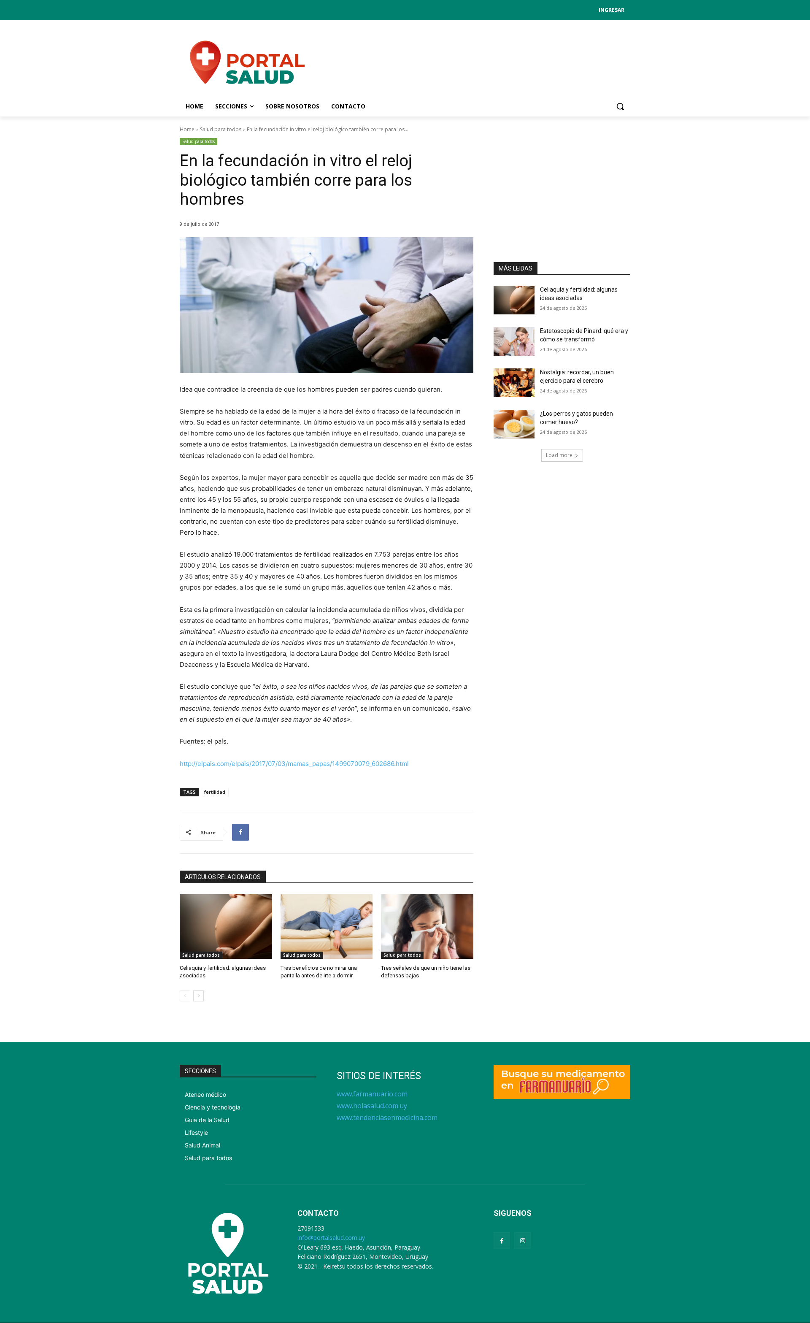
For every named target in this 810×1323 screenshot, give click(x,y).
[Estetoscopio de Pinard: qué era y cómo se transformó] (514, 341)
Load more (559, 455)
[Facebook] (240, 832)
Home (187, 129)
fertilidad (214, 792)
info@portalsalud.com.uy (331, 1238)
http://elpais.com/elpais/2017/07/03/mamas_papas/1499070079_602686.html (294, 764)
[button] (620, 106)
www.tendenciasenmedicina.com (387, 1117)
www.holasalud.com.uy (372, 1105)
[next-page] (198, 995)
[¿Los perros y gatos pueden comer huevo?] (514, 424)
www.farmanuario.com (372, 1093)
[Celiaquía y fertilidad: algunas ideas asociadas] (226, 926)
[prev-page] (185, 995)
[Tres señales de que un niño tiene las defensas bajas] (427, 926)
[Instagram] (522, 1240)
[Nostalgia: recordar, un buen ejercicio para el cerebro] (514, 382)
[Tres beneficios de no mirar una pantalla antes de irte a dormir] (327, 926)
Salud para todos (220, 129)
